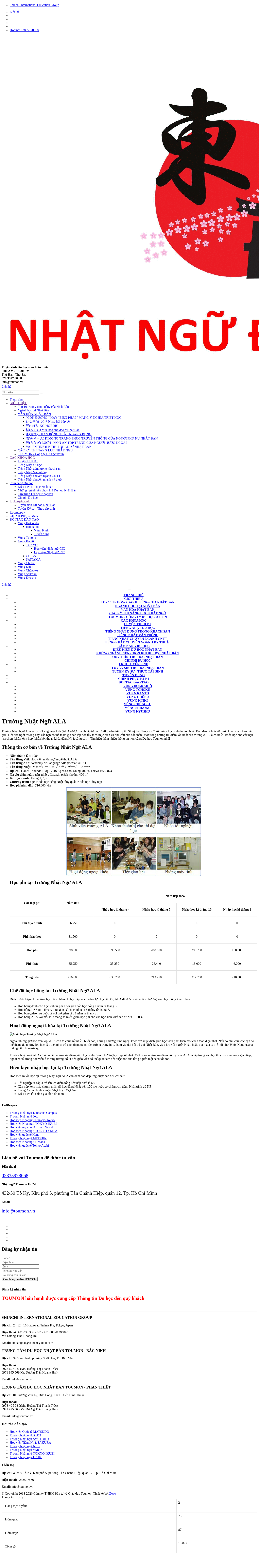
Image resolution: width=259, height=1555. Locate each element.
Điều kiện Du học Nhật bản (35, 486)
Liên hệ (14, 12)
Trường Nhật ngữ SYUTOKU (29, 1439)
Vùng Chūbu (26, 563)
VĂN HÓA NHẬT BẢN (34, 414)
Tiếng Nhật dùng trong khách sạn (39, 468)
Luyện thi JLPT (28, 461)
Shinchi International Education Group (34, 5)
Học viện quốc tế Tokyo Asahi (29, 1145)
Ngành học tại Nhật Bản (33, 410)
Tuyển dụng (17, 512)
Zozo (112, 1493)
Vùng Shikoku (27, 574)
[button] (133, 598)
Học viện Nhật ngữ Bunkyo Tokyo (32, 1120)
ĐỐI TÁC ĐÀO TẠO (24, 519)
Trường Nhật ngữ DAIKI (26, 1457)
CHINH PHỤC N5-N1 (25, 516)
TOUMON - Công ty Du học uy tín (41, 454)
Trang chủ (16, 399)
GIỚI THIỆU (18, 403)
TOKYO (32, 545)
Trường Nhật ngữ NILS (25, 1446)
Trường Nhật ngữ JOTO (25, 1435)
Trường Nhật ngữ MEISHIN (28, 1138)
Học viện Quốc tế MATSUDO (29, 1431)
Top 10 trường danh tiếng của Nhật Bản (43, 406)
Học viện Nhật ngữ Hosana (27, 1142)
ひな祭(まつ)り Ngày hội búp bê (48, 421)
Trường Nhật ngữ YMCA (26, 1450)
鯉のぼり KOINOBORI (42, 425)
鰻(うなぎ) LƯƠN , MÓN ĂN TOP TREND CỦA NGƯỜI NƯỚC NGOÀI (76, 442)
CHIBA (31, 556)
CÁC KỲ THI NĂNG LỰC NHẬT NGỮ (45, 450)
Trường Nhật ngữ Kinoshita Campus (33, 1112)
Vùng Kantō (26, 541)
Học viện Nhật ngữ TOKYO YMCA (33, 1131)
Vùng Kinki (41, 530)
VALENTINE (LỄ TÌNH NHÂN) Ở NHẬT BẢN (59, 446)
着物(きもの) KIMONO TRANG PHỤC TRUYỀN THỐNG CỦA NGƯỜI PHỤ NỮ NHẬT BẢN (92, 438)
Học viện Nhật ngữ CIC (49, 548)
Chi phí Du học (28, 497)
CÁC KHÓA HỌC (22, 457)
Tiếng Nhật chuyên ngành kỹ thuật (40, 479)
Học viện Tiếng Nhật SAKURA (30, 1442)
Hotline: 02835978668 (24, 30)
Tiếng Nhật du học (30, 465)
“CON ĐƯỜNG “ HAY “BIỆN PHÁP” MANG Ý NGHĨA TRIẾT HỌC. (74, 417)
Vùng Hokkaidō (28, 523)
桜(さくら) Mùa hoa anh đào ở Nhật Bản (53, 430)
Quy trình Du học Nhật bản (35, 494)
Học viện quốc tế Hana (24, 1134)
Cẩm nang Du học (21, 483)
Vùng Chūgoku (28, 570)
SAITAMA (33, 559)
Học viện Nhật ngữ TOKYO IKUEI (33, 1123)
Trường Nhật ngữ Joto (24, 1116)
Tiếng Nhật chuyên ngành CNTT (39, 476)
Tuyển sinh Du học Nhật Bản (36, 505)
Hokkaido (32, 526)
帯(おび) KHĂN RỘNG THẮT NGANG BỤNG (58, 434)
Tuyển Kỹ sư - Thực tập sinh (36, 508)
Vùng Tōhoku (27, 537)
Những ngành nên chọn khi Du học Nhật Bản (47, 490)
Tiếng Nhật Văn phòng (32, 472)
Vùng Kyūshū (27, 577)
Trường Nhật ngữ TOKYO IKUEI (32, 1453)
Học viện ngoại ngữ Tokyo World (31, 1127)
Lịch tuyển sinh (20, 501)
